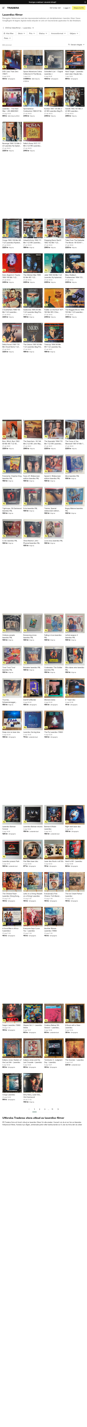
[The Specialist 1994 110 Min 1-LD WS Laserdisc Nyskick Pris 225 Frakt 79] (54, 429)
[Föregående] (30, 1109)
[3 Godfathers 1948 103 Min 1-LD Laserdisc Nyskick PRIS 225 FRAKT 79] (12, 298)
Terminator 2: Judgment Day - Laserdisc (53, 1061)
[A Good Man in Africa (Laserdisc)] (12, 916)
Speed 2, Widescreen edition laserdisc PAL (52, 477)
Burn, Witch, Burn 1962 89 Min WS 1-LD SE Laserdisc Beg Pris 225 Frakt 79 (10, 442)
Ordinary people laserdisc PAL (8, 636)
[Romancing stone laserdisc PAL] (33, 623)
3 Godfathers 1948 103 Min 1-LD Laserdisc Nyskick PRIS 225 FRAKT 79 (11, 311)
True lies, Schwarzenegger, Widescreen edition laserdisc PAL (9, 701)
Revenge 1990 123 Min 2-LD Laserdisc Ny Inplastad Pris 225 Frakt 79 (12, 144)
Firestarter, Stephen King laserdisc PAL (12, 477)
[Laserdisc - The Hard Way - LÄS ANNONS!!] (12, 97)
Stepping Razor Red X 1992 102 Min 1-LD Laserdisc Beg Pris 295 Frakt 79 (53, 241)
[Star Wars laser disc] (33, 849)
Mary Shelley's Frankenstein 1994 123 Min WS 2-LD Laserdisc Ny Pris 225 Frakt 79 (73, 276)
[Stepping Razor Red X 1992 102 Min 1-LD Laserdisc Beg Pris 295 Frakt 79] (54, 228)
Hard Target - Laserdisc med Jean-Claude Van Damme (74, 73)
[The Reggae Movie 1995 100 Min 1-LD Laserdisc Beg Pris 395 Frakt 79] (75, 298)
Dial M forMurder (29, 700)
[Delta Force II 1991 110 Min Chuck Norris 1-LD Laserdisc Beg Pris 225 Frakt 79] (12, 332)
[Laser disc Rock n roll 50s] (54, 849)
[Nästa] (57, 1109)
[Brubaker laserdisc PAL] (33, 655)
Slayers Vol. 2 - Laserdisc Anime (32, 1026)
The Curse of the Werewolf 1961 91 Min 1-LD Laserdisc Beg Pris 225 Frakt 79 (74, 442)
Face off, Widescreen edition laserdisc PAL (31, 477)
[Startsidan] (13, 8)
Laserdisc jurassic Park (10, 861)
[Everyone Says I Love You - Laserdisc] (33, 916)
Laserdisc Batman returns (32, 827)
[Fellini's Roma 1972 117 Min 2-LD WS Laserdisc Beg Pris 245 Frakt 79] (33, 131)
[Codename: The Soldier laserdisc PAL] (54, 655)
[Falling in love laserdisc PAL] (54, 623)
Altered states (49, 700)
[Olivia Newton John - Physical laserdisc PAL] (33, 529)
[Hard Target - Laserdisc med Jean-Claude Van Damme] (75, 59)
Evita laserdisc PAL (30, 508)
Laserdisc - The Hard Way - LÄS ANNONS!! (10, 110)
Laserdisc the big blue (31, 732)
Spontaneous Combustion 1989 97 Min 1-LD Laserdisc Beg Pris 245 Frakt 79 (32, 110)
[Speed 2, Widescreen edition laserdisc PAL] (54, 464)
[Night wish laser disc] (75, 815)
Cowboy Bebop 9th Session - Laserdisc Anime (51, 1026)
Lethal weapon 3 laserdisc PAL (71, 636)
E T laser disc (70, 700)
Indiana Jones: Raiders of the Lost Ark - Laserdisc (12, 1061)
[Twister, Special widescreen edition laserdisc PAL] (54, 496)
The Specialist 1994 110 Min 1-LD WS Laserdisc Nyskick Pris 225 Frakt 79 (53, 442)
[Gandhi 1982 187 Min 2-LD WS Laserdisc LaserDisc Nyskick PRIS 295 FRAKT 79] (75, 97)
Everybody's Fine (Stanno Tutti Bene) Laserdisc (51, 895)
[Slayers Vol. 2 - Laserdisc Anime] (33, 1013)
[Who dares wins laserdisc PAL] (75, 655)
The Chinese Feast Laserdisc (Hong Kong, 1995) (10, 895)
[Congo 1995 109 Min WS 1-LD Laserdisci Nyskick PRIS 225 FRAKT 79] (12, 228)
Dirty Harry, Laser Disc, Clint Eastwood (32, 1096)
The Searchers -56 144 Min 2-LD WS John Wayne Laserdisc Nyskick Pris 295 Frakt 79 (33, 442)
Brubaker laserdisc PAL (31, 667)
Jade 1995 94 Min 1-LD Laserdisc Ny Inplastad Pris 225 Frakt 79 (53, 276)
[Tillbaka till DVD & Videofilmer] (3, 28)
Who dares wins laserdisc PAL (74, 668)
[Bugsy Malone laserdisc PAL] (75, 496)
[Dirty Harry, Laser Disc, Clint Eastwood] (33, 1083)
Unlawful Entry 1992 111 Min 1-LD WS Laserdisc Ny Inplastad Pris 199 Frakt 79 (32, 241)
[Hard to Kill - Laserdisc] (75, 849)
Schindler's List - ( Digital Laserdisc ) (53, 73)
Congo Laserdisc (8, 1095)
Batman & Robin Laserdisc (50, 828)
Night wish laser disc (73, 827)
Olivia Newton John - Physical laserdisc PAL (31, 542)
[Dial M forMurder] (33, 688)
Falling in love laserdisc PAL (53, 636)
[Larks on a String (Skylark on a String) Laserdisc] (33, 882)
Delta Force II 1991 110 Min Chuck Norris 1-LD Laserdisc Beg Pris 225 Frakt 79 (10, 345)
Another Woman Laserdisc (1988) (50, 929)
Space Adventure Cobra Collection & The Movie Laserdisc (32, 73)
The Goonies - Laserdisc (74, 1060)
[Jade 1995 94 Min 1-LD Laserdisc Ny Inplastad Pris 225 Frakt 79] (54, 263)
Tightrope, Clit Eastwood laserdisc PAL (12, 509)
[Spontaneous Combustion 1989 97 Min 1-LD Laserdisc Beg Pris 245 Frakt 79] (33, 97)
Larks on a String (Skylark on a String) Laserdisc (32, 895)
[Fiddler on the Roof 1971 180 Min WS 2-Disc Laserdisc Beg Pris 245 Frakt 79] (54, 298)
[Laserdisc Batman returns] (33, 815)
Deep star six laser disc (11, 732)
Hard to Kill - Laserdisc (73, 861)
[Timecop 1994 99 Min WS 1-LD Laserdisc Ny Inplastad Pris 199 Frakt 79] (54, 332)
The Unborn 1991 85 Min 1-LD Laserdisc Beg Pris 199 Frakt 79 (32, 345)
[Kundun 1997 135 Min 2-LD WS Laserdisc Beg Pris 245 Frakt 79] (54, 97)
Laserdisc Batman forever (9, 828)
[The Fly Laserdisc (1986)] (54, 720)
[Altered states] (54, 688)
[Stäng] (85, 2)
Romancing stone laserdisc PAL (29, 636)
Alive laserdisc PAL (72, 476)
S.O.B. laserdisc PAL (9, 541)
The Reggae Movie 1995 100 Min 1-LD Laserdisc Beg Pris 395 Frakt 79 (74, 311)
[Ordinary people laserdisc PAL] (12, 623)
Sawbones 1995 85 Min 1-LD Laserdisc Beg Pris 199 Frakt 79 (32, 311)
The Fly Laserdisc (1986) (53, 732)
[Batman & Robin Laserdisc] (54, 815)
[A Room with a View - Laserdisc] (75, 1013)
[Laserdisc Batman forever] (12, 815)
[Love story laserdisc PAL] (54, 529)
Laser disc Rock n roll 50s (53, 861)
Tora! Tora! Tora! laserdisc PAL (8, 668)
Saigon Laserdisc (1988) (11, 1025)
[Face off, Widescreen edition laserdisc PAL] (33, 464)
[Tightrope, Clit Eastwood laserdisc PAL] (12, 496)
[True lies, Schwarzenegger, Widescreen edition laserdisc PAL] (12, 688)
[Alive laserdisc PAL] (75, 464)
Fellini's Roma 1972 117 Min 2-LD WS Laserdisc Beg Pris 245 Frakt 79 (31, 144)
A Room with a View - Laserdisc (73, 1026)
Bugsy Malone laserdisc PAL (74, 509)
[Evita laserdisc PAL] (33, 496)
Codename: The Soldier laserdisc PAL (53, 668)
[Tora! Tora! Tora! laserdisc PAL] (12, 655)
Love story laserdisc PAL (53, 541)
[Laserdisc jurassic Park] (12, 849)
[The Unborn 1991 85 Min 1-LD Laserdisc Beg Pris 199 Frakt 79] (33, 332)
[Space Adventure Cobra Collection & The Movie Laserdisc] (33, 59)
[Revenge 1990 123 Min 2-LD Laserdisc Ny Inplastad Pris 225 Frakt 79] (12, 131)
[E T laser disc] (75, 688)
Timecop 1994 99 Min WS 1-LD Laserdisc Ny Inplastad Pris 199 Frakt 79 (53, 345)
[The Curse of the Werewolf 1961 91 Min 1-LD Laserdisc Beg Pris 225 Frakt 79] (75, 429)
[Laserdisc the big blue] (33, 720)
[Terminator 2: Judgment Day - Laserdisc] (54, 1048)
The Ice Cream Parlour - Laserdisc (74, 895)
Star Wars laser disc (30, 861)
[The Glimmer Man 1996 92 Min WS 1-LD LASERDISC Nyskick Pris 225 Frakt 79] (33, 263)
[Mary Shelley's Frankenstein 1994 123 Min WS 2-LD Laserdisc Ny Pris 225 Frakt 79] (75, 263)
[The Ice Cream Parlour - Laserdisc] (75, 882)
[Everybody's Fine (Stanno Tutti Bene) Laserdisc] (54, 882)
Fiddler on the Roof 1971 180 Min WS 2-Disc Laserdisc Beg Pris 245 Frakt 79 (53, 311)
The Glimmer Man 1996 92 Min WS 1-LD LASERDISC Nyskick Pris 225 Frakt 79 (32, 276)
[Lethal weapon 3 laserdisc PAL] (75, 623)
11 (52, 1109)
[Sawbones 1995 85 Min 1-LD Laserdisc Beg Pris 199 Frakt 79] (33, 298)
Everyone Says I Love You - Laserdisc (31, 929)
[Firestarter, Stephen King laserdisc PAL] (12, 464)
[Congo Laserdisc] (12, 1083)
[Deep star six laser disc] (12, 720)
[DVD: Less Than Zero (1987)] (12, 59)
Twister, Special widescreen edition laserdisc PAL (51, 509)
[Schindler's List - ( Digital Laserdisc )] (54, 59)
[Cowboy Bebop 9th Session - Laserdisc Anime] (54, 1013)
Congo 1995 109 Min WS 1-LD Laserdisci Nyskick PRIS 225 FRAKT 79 (11, 241)
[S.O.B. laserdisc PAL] (12, 529)
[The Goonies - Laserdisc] (75, 1048)
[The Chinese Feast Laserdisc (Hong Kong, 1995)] (12, 882)
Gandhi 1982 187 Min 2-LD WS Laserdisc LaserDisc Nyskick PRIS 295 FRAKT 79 (74, 110)
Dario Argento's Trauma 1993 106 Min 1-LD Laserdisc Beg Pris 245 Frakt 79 (11, 276)
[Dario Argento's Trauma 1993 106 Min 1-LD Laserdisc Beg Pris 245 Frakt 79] (12, 263)
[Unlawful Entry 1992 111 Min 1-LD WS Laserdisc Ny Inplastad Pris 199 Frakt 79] (33, 228)
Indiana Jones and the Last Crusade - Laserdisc (32, 1061)
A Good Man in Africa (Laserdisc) (10, 929)
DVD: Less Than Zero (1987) (10, 73)
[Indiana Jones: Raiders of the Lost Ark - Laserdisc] (12, 1048)
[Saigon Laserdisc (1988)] (12, 1013)
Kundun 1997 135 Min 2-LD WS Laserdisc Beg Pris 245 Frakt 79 (53, 110)
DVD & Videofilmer (13, 28)
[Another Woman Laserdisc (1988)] (54, 916)
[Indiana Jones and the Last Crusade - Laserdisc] (33, 1048)
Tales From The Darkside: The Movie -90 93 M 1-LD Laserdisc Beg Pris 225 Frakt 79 (75, 241)
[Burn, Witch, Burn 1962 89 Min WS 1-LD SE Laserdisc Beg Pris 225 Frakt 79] (12, 429)
